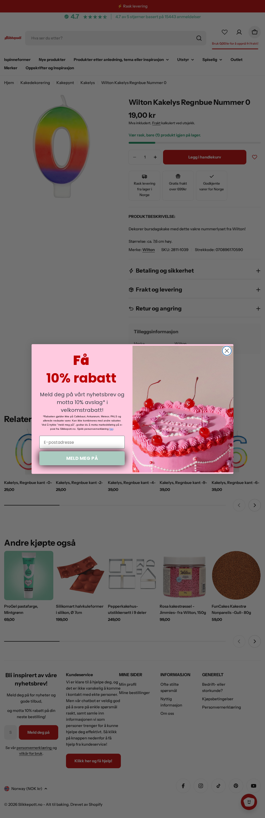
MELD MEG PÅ (82, 458)
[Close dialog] (226, 350)
